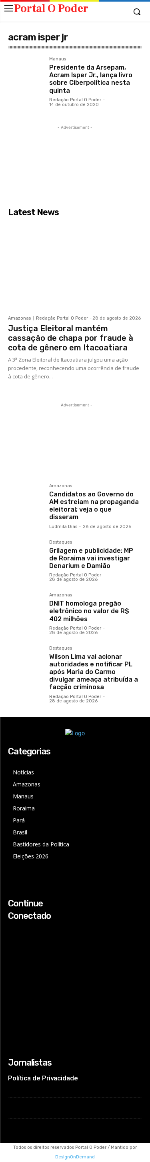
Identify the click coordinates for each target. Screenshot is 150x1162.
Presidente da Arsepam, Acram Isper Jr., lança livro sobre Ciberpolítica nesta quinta (90, 79)
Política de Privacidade (43, 1078)
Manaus (57, 59)
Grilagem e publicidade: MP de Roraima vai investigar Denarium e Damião (91, 558)
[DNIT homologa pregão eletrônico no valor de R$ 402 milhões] (25, 610)
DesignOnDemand (75, 1157)
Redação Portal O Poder (75, 99)
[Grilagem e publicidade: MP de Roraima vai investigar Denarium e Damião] (25, 557)
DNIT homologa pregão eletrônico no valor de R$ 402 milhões (89, 611)
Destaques (60, 542)
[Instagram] (13, 941)
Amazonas (19, 318)
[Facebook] (13, 931)
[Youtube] (13, 963)
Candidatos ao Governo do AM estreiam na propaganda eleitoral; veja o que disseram (94, 505)
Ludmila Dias (63, 526)
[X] (13, 952)
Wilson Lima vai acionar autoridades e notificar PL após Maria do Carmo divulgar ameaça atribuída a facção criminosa (93, 672)
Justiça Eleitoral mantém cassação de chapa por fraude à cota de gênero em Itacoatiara (70, 338)
